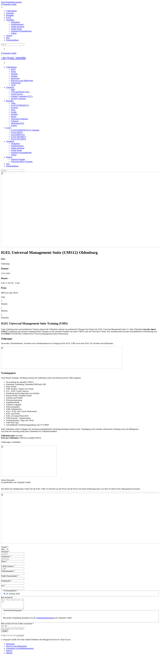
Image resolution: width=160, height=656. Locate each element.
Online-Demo (16, 29)
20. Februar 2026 (13, 594)
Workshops (15, 22)
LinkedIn (20, 635)
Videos (13, 33)
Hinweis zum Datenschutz (16, 646)
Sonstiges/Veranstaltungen (21, 31)
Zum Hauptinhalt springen (11, 2)
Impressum (15, 78)
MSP (13, 89)
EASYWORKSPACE (20, 105)
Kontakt (14, 76)
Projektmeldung (12, 40)
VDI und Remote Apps (20, 92)
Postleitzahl (6, 581)
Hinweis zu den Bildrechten (22, 80)
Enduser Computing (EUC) (22, 96)
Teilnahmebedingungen (45, 618)
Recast (13, 116)
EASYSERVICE (18, 134)
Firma (4, 561)
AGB (13, 85)
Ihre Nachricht (6, 597)
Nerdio (13, 112)
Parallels (14, 114)
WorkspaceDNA (17, 123)
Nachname (6, 556)
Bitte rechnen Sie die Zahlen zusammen (17, 624)
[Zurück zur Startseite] (8, 4)
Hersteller (10, 15)
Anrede (4, 547)
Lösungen (10, 13)
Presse (13, 71)
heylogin (14, 107)
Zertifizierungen (17, 24)
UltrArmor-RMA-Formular (21, 161)
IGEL (13, 110)
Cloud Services (17, 94)
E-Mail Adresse (8, 566)
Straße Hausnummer (10, 576)
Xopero (14, 125)
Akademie (10, 20)
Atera (13, 103)
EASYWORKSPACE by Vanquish (25, 130)
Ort (3, 586)
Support (9, 35)
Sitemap (9, 653)
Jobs (8, 38)
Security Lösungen (18, 98)
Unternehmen (11, 11)
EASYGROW (17, 132)
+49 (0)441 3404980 (13, 58)
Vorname (5, 552)
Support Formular (18, 159)
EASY (8, 17)
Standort (14, 74)
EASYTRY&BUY (18, 137)
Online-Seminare (17, 26)
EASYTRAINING (18, 139)
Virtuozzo (15, 121)
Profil (13, 69)
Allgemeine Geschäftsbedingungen (20, 648)
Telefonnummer (8, 571)
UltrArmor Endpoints (19, 119)
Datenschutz (16, 83)
